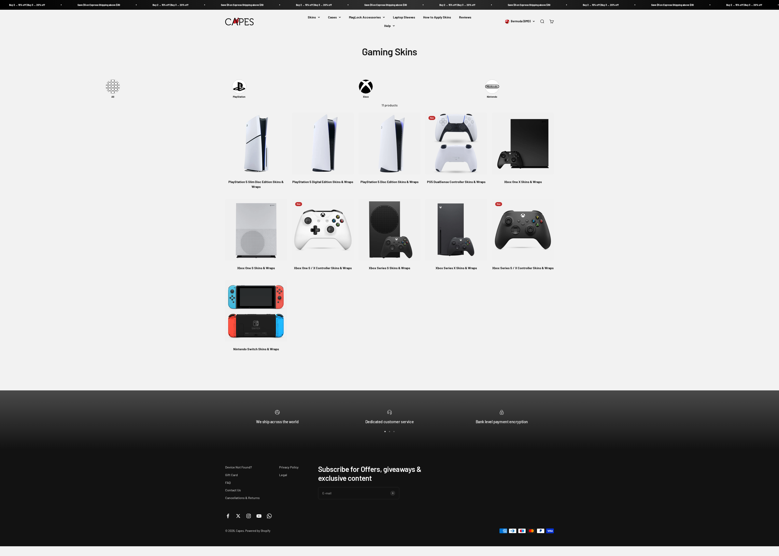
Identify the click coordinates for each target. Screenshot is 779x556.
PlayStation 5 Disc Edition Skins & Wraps (389, 182)
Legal (283, 475)
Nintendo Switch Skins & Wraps (256, 349)
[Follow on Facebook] (228, 516)
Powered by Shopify (257, 530)
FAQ (228, 482)
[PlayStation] (239, 86)
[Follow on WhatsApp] (269, 516)
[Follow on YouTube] (259, 516)
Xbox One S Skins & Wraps (256, 268)
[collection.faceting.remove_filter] (113, 86)
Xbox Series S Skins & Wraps (389, 268)
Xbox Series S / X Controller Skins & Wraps (523, 268)
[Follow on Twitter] (238, 516)
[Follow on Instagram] (248, 516)
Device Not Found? (238, 467)
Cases (332, 17)
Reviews (465, 17)
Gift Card (231, 475)
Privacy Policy (289, 467)
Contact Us (233, 490)
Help (387, 26)
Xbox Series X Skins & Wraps (456, 268)
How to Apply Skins (437, 17)
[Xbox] (366, 86)
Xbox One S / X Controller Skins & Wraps (323, 268)
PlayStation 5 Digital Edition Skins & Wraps (322, 182)
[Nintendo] (492, 86)
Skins (312, 17)
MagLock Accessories (365, 17)
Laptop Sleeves (404, 17)
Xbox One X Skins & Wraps (523, 182)
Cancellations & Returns (242, 498)
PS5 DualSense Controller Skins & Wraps (456, 182)
